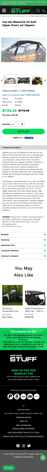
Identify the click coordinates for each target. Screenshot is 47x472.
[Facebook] (18, 446)
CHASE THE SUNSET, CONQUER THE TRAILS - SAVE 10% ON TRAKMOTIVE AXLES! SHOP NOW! (23, 3)
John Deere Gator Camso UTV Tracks (23, 432)
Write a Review (28, 91)
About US (23, 421)
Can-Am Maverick (19, 16)
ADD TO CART (23, 132)
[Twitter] (29, 446)
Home (3, 16)
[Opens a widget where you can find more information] (8, 468)
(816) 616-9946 (23, 410)
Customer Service (23, 417)
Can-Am (9, 16)
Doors (28, 16)
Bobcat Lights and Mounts (23, 428)
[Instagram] (23, 446)
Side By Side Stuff (17, 454)
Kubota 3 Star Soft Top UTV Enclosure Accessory (23, 436)
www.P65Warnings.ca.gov (11, 226)
